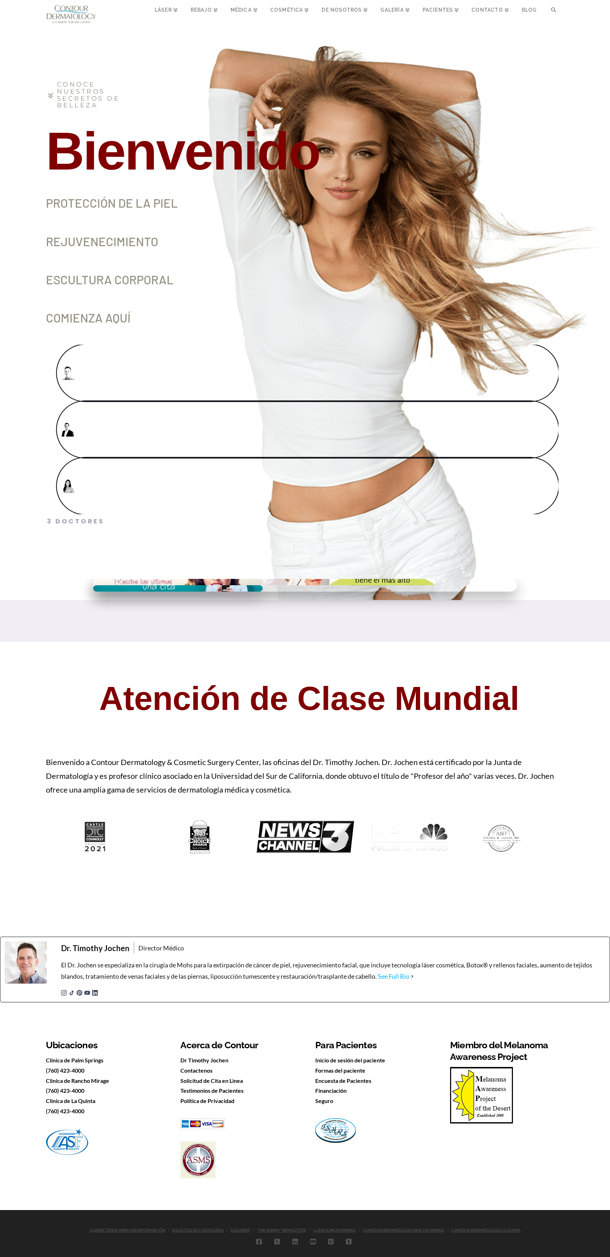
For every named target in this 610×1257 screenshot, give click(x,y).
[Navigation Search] (553, 14)
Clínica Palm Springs (334, 1230)
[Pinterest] (79, 992)
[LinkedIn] (95, 992)
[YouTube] (87, 992)
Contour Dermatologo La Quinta (485, 1230)
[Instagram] (64, 992)
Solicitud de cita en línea (197, 1230)
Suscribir (240, 1230)
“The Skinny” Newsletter (281, 1230)
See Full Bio (393, 976)
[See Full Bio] (412, 976)
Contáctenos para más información (127, 1230)
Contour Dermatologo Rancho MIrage (403, 1230)
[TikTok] (71, 992)
